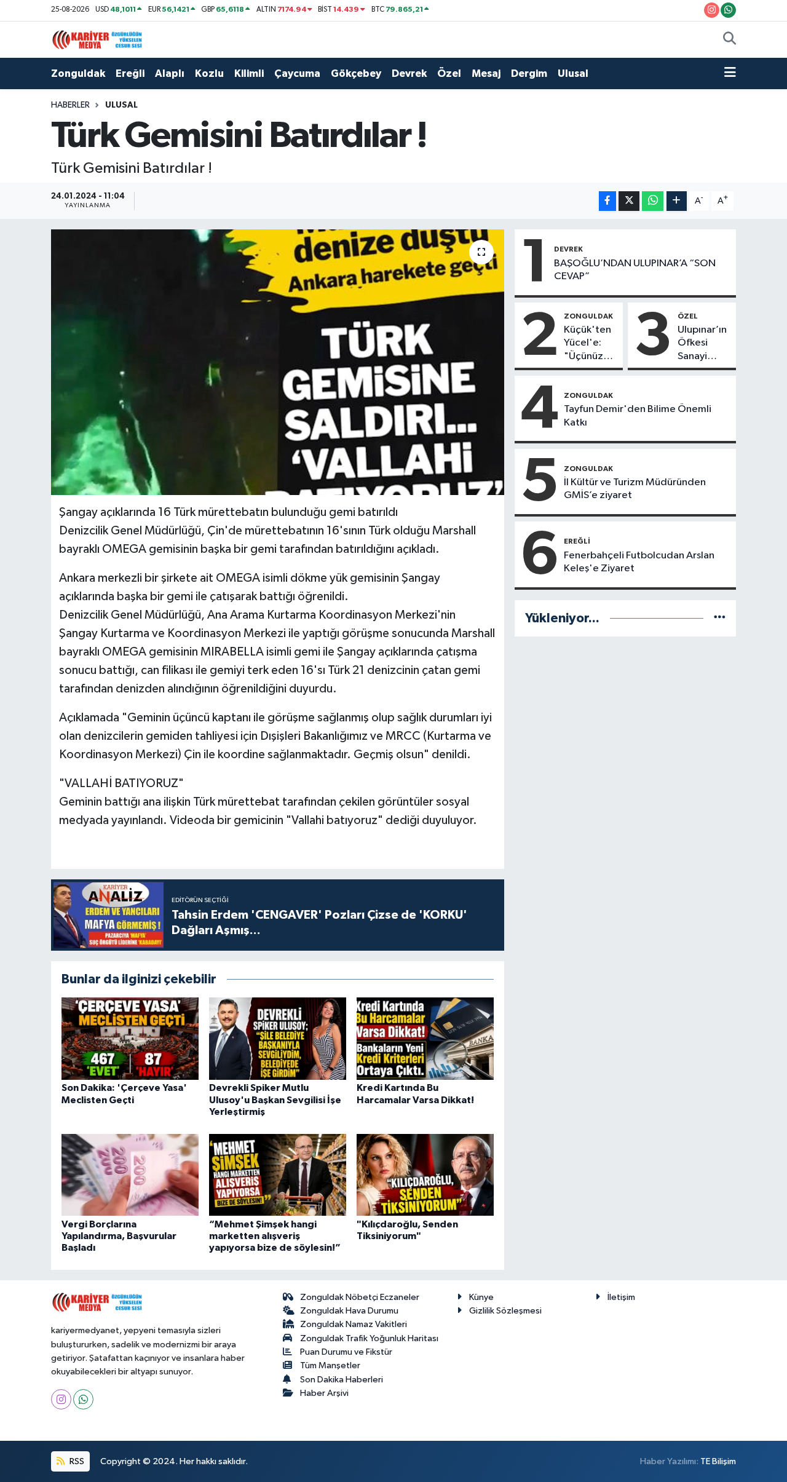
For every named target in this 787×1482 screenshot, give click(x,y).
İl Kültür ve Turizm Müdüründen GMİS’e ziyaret (635, 489)
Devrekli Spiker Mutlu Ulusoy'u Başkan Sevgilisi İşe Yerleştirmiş (275, 1099)
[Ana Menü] (730, 74)
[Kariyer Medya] (97, 39)
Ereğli (130, 73)
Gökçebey (356, 73)
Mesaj (486, 73)
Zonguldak (78, 73)
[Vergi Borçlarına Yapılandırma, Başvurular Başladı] (130, 1174)
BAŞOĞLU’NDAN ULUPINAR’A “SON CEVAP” (635, 270)
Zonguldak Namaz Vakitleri (353, 1324)
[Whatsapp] (83, 1399)
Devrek (409, 73)
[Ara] (729, 40)
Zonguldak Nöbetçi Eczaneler (359, 1297)
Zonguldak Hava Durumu (349, 1310)
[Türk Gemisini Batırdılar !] (277, 362)
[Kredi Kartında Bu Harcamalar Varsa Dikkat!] (425, 1038)
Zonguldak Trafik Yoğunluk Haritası (369, 1338)
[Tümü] (720, 618)
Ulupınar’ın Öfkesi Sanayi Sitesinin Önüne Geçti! (702, 344)
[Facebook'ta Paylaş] (607, 201)
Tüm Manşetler (330, 1365)
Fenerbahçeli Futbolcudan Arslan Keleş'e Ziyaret (639, 562)
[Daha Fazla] (676, 201)
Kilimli (249, 73)
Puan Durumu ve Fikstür (346, 1352)
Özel (449, 73)
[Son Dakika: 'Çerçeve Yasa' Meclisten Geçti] (130, 1038)
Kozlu (209, 73)
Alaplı (169, 73)
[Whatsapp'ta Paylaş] (652, 201)
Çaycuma (297, 73)
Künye (481, 1297)
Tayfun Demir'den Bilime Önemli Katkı (637, 415)
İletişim (621, 1297)
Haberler (70, 105)
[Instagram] (61, 1399)
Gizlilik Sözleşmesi (505, 1310)
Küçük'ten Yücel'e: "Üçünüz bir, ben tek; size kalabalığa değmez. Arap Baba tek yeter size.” (590, 344)
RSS (76, 1461)
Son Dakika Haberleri (341, 1379)
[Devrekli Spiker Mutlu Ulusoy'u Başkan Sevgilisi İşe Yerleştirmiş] (277, 1038)
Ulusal (573, 73)
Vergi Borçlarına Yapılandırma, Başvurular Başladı (118, 1236)
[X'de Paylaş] (629, 201)
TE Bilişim (718, 1461)
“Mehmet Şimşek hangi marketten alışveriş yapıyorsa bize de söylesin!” (275, 1236)
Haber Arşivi (324, 1393)
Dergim (529, 73)
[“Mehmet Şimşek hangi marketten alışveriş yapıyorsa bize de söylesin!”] (277, 1174)
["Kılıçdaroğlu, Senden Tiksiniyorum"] (425, 1174)
